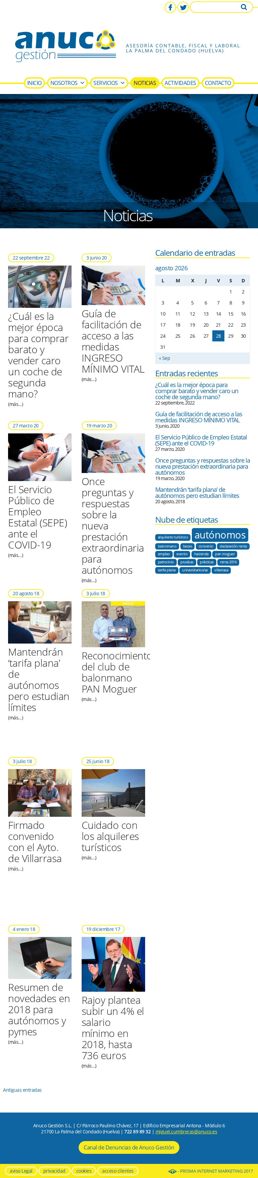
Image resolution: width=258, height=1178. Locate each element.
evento (181, 554)
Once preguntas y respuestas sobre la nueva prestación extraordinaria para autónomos (202, 466)
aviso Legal (21, 1171)
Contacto (218, 83)
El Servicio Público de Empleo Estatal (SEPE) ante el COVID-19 (201, 440)
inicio (34, 83)
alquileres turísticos (173, 537)
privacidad (54, 1171)
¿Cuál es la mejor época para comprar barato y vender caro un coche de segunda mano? (196, 391)
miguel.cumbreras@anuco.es (186, 1131)
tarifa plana (167, 570)
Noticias (145, 83)
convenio (206, 546)
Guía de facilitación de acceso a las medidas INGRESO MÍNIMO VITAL (198, 417)
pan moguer (224, 554)
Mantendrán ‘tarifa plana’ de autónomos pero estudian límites (197, 492)
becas (187, 546)
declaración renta (233, 546)
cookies (84, 1171)
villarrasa (221, 570)
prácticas (207, 562)
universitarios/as (195, 570)
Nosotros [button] (64, 83)
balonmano (167, 546)
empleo (164, 554)
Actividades (180, 83)
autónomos (220, 534)
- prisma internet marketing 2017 (215, 1171)
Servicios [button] (105, 83)
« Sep (164, 358)
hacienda (201, 554)
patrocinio (166, 562)
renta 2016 (228, 562)
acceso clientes (118, 1171)
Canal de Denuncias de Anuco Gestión (129, 1147)
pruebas (187, 562)
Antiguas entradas (22, 1090)
